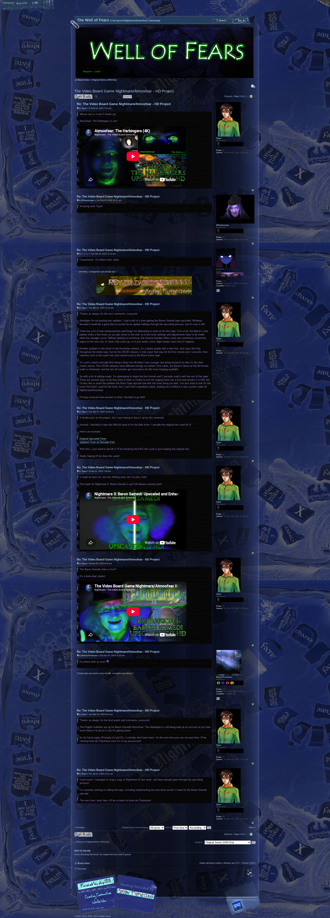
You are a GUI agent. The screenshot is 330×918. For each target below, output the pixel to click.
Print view (253, 86)
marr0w (85, 254)
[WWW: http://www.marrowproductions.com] (218, 291)
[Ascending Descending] (200, 827)
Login (97, 71)
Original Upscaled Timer (93, 438)
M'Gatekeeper (88, 200)
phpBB (117, 894)
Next (251, 827)
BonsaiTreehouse (90, 655)
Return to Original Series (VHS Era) (93, 842)
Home (8, 3)
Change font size (22, 3)
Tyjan (84, 108)
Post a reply (79, 95)
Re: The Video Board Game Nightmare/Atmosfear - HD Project (124, 104)
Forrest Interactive (244, 907)
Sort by (168, 827)
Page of (239, 96)
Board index (164, 52)
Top (253, 190)
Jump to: (199, 842)
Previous (81, 827)
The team (82, 869)
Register (87, 71)
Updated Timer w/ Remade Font (97, 442)
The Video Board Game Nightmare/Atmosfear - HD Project (124, 91)
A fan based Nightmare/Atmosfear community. (134, 897)
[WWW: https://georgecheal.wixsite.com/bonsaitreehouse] (218, 699)
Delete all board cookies (211, 863)
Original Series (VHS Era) (104, 80)
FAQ (35, 3)
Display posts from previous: (135, 827)
